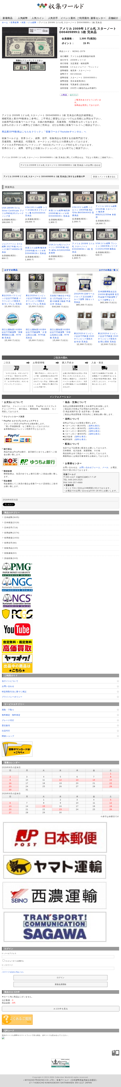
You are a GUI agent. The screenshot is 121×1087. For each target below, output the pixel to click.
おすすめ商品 (11, 270)
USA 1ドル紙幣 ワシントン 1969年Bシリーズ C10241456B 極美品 (106, 246)
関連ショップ (8, 736)
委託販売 (6, 725)
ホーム (5, 22)
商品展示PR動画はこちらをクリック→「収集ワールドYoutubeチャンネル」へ (44, 131)
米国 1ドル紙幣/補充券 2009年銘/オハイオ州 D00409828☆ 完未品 (35, 250)
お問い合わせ (8, 686)
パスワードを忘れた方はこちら (13, 972)
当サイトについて (10, 681)
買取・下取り (8, 710)
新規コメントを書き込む (104, 177)
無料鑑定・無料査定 (11, 715)
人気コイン (38, 18)
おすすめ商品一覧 (107, 270)
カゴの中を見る (60, 1009)
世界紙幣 (15, 22)
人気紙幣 (23, 18)
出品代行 (6, 731)
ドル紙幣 (32, 22)
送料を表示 (94, 426)
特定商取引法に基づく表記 (14, 692)
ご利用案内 (83, 18)
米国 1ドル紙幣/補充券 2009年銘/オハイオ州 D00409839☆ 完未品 (59, 213)
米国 (23, 22)
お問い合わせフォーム (89, 467)
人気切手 (53, 18)
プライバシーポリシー (12, 697)
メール (105, 467)
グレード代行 (8, 720)
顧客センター (98, 18)
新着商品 (8, 18)
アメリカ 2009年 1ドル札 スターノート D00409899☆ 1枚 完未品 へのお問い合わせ (60, 165)
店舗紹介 (113, 18)
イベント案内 (68, 18)
